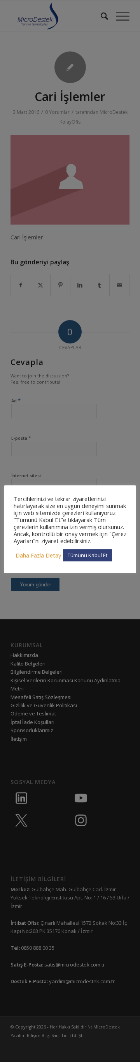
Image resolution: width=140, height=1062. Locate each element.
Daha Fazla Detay (38, 555)
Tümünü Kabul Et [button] (87, 555)
